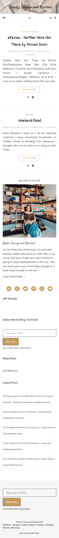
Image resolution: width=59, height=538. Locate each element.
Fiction (25, 32)
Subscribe (10, 341)
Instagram (16, 525)
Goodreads (49, 525)
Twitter (25, 525)
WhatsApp (15, 527)
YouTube (32, 525)
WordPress (7, 525)
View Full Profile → (14, 276)
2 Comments (50, 127)
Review (34, 32)
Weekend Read (29, 120)
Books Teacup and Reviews (20, 51)
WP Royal (35, 533)
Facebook (40, 525)
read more (29, 89)
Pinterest (6, 527)
